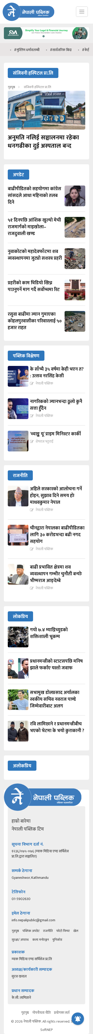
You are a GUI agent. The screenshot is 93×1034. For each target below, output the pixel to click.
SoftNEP (46, 1030)
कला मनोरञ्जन (40, 940)
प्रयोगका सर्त (61, 1013)
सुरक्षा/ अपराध (20, 940)
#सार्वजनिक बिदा (53, 50)
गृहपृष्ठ (11, 87)
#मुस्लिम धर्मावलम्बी (19, 50)
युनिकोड (57, 940)
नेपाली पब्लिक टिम (28, 829)
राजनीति (48, 931)
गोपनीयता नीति (41, 1013)
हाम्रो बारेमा (21, 821)
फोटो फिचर (63, 931)
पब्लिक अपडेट (31, 931)
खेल (75, 931)
